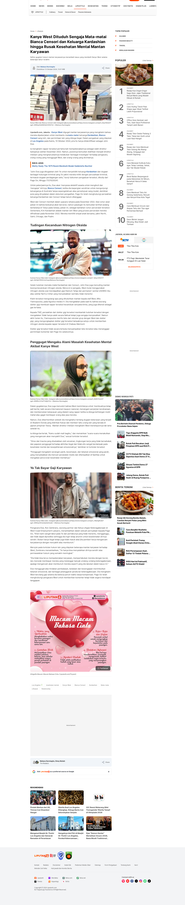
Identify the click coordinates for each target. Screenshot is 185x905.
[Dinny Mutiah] (37, 762)
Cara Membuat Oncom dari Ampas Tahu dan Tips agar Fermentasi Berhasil (138, 208)
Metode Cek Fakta (40, 868)
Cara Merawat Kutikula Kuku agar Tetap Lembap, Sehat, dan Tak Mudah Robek (138, 165)
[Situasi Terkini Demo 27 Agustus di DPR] (121, 466)
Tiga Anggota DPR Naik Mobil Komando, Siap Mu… (138, 434)
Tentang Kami (125, 865)
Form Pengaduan (111, 865)
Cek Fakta (128, 6)
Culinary (52, 12)
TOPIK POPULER (122, 31)
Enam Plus (141, 6)
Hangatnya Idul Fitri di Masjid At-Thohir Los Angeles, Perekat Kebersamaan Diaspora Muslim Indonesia (70, 836)
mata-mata (73, 135)
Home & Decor (70, 12)
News (41, 6)
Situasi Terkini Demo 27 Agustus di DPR (137, 465)
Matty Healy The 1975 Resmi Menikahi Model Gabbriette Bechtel (62, 166)
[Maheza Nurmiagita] (34, 68)
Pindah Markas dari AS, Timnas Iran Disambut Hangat (40, 809)
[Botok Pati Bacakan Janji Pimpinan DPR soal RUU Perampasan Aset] (121, 445)
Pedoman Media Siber (83, 865)
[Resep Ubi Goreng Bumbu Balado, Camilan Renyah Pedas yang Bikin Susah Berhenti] (134, 503)
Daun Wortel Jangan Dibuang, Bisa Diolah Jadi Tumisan (137, 221)
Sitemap (98, 865)
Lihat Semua (147, 60)
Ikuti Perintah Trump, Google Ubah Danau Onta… (138, 541)
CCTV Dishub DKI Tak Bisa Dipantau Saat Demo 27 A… (138, 455)
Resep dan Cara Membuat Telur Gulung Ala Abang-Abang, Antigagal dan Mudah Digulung (138, 150)
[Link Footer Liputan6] (45, 855)
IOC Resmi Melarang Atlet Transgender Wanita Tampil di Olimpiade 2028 (98, 809)
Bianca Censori (55, 188)
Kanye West (57, 132)
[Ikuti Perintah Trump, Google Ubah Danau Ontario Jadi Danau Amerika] (121, 541)
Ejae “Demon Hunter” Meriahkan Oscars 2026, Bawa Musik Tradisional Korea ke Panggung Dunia (97, 836)
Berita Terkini (124, 487)
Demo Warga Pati (124, 396)
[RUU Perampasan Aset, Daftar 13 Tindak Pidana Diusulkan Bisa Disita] (121, 552)
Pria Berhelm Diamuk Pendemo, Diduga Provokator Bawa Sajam (134, 424)
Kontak (36, 865)
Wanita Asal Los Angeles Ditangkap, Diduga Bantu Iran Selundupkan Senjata (71, 809)
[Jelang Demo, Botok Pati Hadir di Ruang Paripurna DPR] (121, 476)
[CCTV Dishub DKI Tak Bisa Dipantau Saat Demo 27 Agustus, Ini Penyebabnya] (121, 455)
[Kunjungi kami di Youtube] (127, 881)
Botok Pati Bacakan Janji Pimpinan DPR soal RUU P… (138, 444)
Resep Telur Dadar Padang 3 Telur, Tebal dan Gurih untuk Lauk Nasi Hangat (139, 135)
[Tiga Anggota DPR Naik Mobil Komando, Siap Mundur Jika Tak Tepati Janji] (121, 434)
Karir (136, 865)
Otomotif (115, 6)
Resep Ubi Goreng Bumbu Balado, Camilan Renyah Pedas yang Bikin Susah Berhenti (131, 520)
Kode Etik (67, 865)
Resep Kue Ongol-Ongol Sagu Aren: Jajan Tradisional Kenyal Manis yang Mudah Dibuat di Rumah (138, 94)
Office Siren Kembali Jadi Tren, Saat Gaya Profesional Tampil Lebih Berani (138, 122)
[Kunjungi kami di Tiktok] (149, 881)
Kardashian (93, 135)
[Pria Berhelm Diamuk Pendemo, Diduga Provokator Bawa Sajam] (134, 410)
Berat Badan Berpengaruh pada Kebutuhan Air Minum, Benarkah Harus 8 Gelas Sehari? (138, 180)
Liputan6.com (52, 888)
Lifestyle (80, 6)
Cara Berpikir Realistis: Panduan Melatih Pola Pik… (138, 531)
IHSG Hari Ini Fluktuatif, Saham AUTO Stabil (136, 562)
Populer (120, 60)
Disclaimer (56, 865)
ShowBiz (60, 6)
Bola (70, 6)
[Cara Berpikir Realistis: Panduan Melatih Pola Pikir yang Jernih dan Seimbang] (121, 531)
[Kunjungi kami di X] (136, 881)
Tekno (104, 6)
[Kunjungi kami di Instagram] (140, 881)
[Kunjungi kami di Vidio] (123, 881)
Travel (60, 12)
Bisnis (50, 6)
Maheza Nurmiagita (47, 67)
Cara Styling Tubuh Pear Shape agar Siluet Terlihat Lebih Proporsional (137, 109)
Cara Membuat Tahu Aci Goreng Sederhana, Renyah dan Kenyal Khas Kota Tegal (138, 194)
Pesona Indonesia (84, 12)
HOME (33, 6)
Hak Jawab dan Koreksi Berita (61, 868)
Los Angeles (38, 141)
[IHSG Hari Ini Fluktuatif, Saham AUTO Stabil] (121, 563)
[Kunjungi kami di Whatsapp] (144, 881)
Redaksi (46, 865)
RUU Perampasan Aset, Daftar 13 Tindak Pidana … (138, 552)
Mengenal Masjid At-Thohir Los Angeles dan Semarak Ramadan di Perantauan (42, 835)
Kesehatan (93, 6)
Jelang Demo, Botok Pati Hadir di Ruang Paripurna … (138, 476)
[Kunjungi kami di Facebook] (132, 881)
